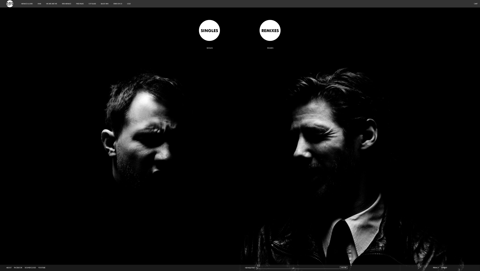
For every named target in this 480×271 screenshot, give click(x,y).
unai (39, 4)
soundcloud (30, 268)
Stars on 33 (117, 4)
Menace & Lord (27, 4)
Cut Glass (92, 4)
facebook (18, 268)
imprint (444, 268)
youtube (41, 268)
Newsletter (249, 268)
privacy (436, 268)
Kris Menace (66, 4)
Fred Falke (80, 4)
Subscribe (343, 267)
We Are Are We (51, 4)
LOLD (129, 4)
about (9, 268)
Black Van (9, 4)
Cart (476, 4)
